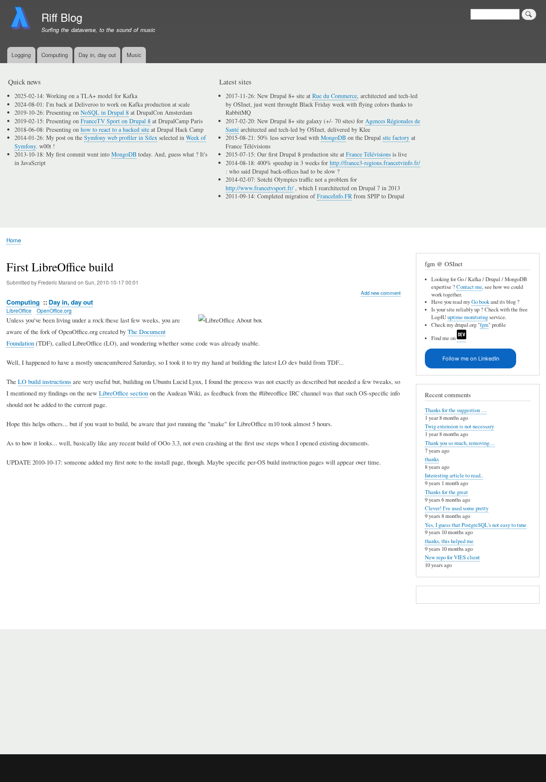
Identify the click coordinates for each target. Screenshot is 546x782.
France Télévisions (368, 154)
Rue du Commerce (334, 96)
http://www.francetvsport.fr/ (259, 188)
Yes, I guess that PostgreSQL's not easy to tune (475, 525)
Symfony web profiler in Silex (120, 138)
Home (13, 240)
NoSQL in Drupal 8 (105, 112)
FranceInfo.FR (334, 196)
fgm (484, 324)
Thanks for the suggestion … (456, 410)
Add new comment (381, 292)
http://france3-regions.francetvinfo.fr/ (375, 163)
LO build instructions (44, 381)
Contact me (469, 287)
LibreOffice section (123, 393)
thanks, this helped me (449, 541)
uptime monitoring (467, 317)
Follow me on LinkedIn (470, 358)
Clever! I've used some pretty (456, 508)
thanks (432, 459)
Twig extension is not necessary (459, 426)
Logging (21, 55)
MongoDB (123, 154)
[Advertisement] (107, 687)
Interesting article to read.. (454, 475)
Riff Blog (61, 17)
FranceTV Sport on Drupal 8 (116, 121)
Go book (480, 301)
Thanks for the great (446, 492)
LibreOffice (19, 310)
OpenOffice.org (54, 310)
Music (134, 55)
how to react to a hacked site (115, 129)
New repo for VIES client (452, 557)
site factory (396, 138)
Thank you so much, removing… (460, 443)
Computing (54, 55)
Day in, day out (97, 55)
